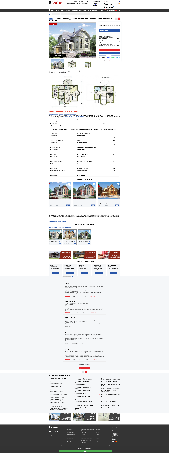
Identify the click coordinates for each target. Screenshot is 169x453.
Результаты (68, 10)
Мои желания (83, 434)
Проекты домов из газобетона (56, 381)
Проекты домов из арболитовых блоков (83, 379)
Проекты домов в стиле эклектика (108, 408)
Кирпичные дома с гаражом (56, 386)
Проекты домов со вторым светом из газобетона (109, 397)
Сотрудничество (93, 10)
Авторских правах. (108, 444)
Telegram (118, 57)
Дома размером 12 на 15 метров (57, 400)
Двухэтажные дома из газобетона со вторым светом (110, 385)
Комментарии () (62, 72)
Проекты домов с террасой (81, 399)
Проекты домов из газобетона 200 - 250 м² (59, 392)
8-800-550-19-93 (96, 3)
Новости (97, 434)
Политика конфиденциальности (100, 439)
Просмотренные (83, 432)
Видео (65, 70)
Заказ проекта (83, 430)
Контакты (97, 432)
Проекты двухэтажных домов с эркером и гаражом (84, 403)
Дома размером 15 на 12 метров (57, 402)
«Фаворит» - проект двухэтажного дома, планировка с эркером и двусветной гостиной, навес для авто (82, 202)
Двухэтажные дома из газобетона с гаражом (110, 388)
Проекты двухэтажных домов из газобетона (59, 389)
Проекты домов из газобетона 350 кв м (109, 378)
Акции (97, 441)
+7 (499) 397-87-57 (116, 435)
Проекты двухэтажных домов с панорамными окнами (85, 410)
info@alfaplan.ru (108, 1)
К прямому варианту (57, 55)
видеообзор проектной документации (67, 114)
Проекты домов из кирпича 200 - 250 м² (58, 388)
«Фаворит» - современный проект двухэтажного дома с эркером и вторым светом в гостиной (57, 202)
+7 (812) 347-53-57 (96, 1)
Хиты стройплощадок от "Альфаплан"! (58, 378)
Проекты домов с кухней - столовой (82, 378)
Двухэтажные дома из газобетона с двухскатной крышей (108, 391)
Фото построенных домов (56, 70)
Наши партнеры (83, 442)
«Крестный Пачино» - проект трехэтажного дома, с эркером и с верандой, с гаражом (83, 241)
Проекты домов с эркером (81, 391)
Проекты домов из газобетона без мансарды (110, 394)
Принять (85, 451)
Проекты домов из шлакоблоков (82, 384)
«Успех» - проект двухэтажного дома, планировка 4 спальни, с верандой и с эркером (53, 241)
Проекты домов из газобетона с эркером (109, 392)
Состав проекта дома (85, 70)
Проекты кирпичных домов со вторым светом (110, 379)
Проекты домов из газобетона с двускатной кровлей (110, 399)
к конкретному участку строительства (73, 116)
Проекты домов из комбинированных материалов (83, 388)
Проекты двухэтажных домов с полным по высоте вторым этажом (59, 404)
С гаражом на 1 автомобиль (56, 406)
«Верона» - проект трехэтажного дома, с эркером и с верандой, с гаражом (68, 241)
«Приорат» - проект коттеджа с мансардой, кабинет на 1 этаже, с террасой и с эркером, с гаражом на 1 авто (106, 202)
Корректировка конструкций (71, 439)
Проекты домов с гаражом (81, 398)
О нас (88, 10)
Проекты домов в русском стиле (108, 407)
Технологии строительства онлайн (86, 440)
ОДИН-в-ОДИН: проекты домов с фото (58, 410)
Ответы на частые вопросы (71, 434)
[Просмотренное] (102, 10)
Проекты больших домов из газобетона (109, 401)
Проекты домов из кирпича (56, 380)
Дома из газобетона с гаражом (56, 391)
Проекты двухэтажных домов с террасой (84, 405)
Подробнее (54, 196)
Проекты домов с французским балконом (84, 395)
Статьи (84, 10)
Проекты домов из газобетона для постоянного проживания (108, 403)
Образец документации (70, 432)
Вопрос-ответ (53, 72)
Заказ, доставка (75, 10)
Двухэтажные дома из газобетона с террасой (110, 387)
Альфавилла (62, 10)
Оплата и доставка (74, 70)
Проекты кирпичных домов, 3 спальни (109, 382)
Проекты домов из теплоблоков (82, 382)
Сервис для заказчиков (84, 261)
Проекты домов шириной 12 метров (57, 397)
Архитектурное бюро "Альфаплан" (52, 429)
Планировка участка (69, 441)
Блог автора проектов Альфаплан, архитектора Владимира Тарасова (86, 438)
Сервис (80, 10)
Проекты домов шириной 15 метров (57, 399)
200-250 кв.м (52, 396)
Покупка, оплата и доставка (71, 430)
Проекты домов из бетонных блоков (83, 386)
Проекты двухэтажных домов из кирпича (58, 384)
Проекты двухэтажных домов (56, 383)
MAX (109, 57)
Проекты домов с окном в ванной (82, 396)
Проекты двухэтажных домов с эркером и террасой (84, 408)
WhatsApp (113, 57)
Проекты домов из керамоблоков (82, 390)
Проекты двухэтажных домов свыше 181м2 (110, 405)
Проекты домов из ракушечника (82, 381)
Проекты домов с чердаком (81, 393)
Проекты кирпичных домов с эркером (109, 381)
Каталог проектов (55, 10)
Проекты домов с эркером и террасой (83, 401)
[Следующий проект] (86, 372)
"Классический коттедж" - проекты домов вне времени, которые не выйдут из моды (59, 409)
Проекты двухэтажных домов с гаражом (58, 394)
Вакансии (97, 437)
